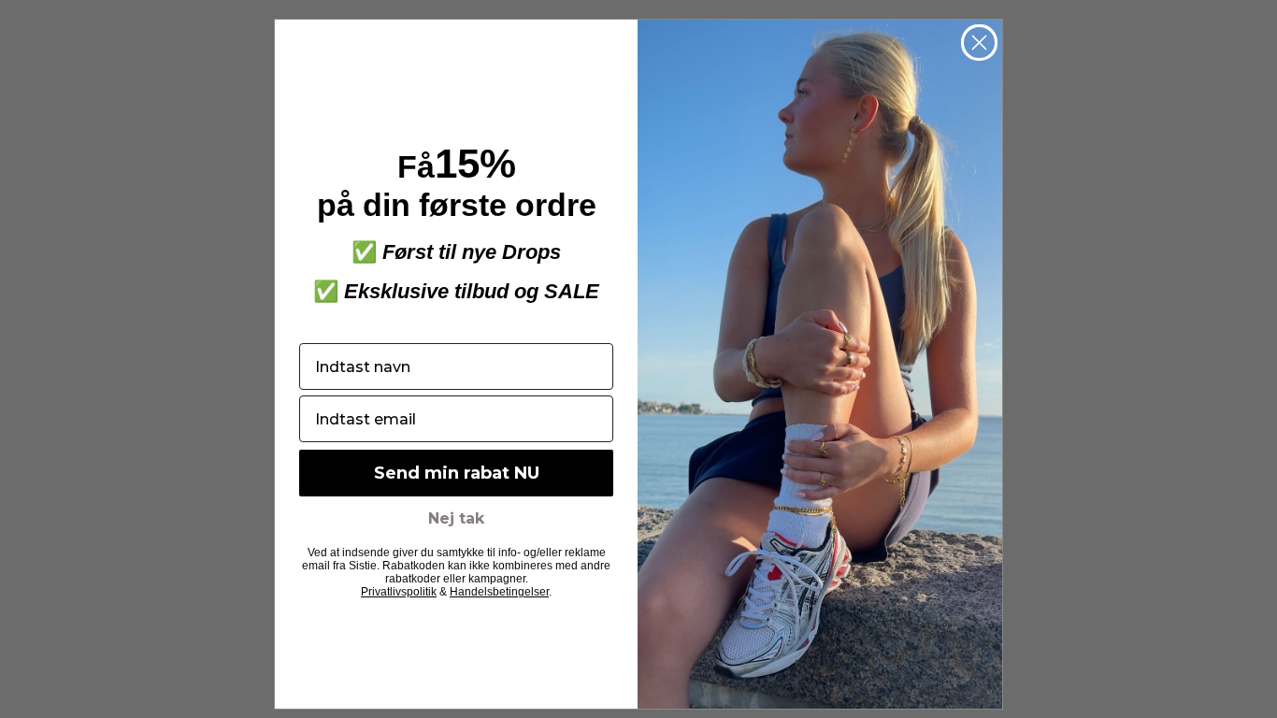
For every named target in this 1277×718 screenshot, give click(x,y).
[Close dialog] (979, 42)
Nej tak (456, 518)
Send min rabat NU (456, 473)
